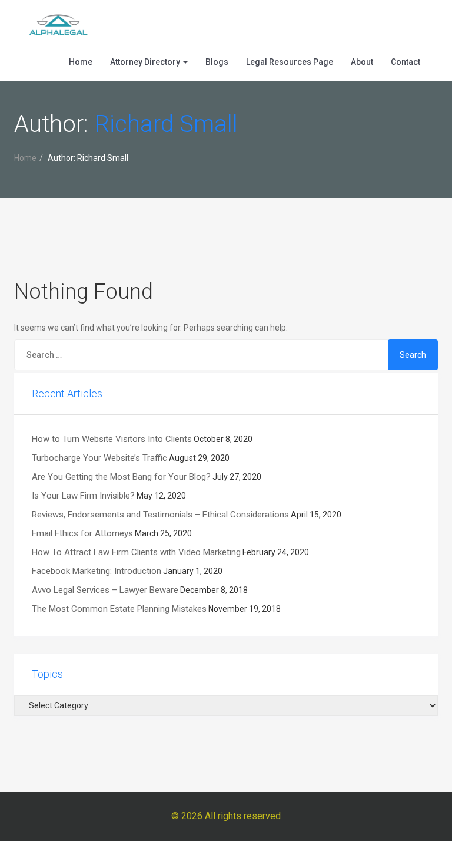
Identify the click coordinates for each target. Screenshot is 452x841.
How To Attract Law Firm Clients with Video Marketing (136, 552)
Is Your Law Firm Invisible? (83, 495)
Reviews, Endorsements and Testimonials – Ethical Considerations (160, 514)
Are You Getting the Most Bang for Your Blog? (121, 476)
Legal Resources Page (289, 62)
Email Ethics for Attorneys (82, 533)
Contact (405, 62)
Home (80, 62)
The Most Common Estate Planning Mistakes (119, 608)
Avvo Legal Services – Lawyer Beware (105, 590)
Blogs (216, 62)
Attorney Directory (146, 62)
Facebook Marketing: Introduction (96, 571)
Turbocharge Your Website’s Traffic (99, 458)
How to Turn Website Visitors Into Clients (112, 439)
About (362, 62)
